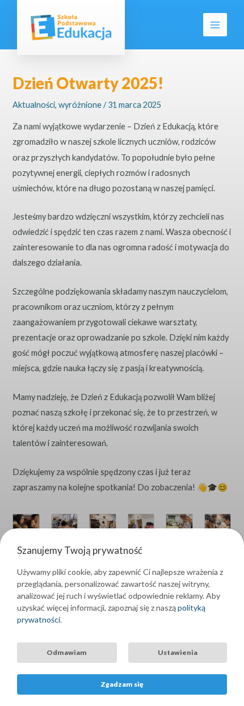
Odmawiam (67, 652)
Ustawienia (177, 652)
